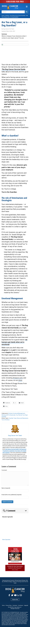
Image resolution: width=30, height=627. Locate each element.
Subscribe (15, 599)
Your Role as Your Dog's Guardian (17, 15)
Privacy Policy (9, 605)
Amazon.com (18, 378)
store (20, 380)
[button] (15, 510)
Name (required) (6, 488)
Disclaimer (15, 605)
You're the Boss (6, 419)
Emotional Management (19, 413)
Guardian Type (12, 418)
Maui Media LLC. (18, 607)
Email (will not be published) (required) (11, 494)
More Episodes (6, 539)
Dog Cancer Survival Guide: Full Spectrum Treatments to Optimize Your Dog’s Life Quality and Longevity (14, 450)
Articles (7, 15)
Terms (3, 605)
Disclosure (20, 605)
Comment (4, 470)
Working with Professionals (8, 415)
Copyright (26, 605)
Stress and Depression (22, 418)
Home (3, 15)
